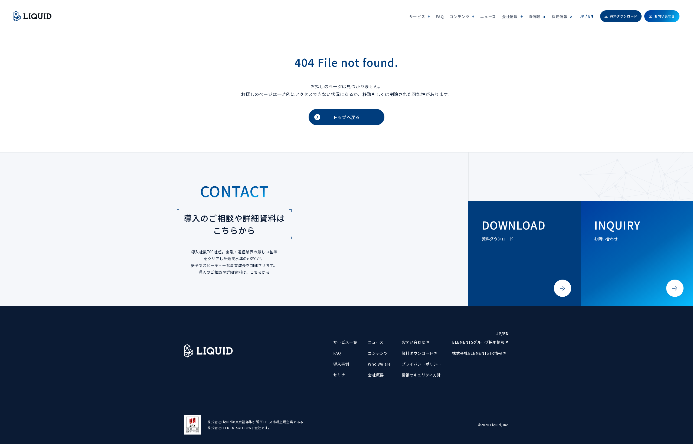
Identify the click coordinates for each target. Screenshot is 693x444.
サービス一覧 (345, 342)
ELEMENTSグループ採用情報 (479, 342)
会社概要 (376, 374)
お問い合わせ (664, 16)
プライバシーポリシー (421, 364)
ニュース (488, 16)
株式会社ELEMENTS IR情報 (477, 353)
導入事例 (341, 364)
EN (590, 16)
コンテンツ (378, 353)
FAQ (440, 16)
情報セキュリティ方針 (421, 374)
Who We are (379, 364)
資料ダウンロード (623, 16)
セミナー (341, 374)
